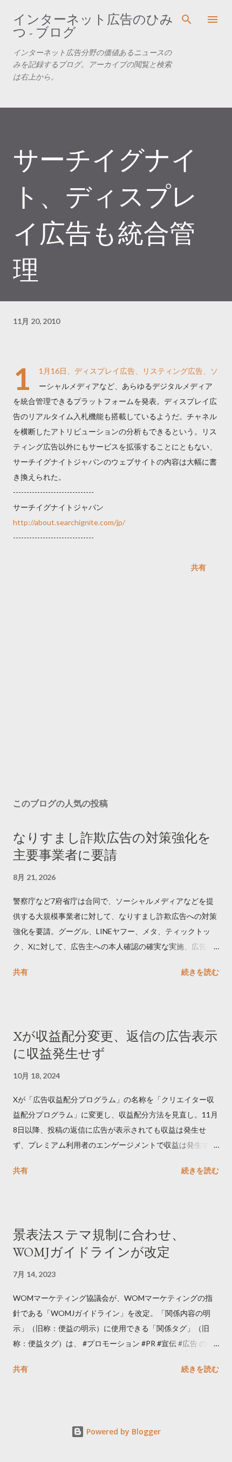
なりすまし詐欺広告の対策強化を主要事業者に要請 (112, 846)
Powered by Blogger (122, 1431)
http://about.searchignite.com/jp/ (69, 522)
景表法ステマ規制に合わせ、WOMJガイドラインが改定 (99, 1243)
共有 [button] (198, 567)
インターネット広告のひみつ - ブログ (93, 26)
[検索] (186, 19)
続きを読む (200, 971)
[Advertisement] (116, 687)
